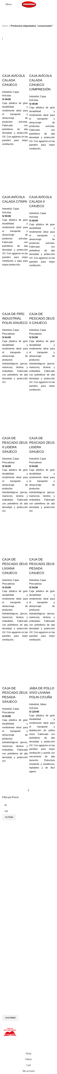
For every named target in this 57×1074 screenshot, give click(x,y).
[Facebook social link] (4, 989)
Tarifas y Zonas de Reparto (14, 955)
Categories (9, 19)
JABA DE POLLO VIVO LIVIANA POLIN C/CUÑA (41, 692)
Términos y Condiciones (13, 948)
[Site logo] (29, 4)
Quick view (6, 152)
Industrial (7, 92)
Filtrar (9, 817)
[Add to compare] (6, 70)
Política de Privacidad (12, 945)
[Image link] (24, 976)
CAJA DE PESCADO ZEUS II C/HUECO (42, 318)
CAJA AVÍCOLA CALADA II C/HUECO (40, 201)
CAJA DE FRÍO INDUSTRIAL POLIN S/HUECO (14, 318)
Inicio (5, 26)
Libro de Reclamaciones (13, 958)
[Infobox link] (28, 839)
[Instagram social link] (9, 989)
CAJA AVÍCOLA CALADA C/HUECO (13, 80)
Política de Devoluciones (13, 952)
